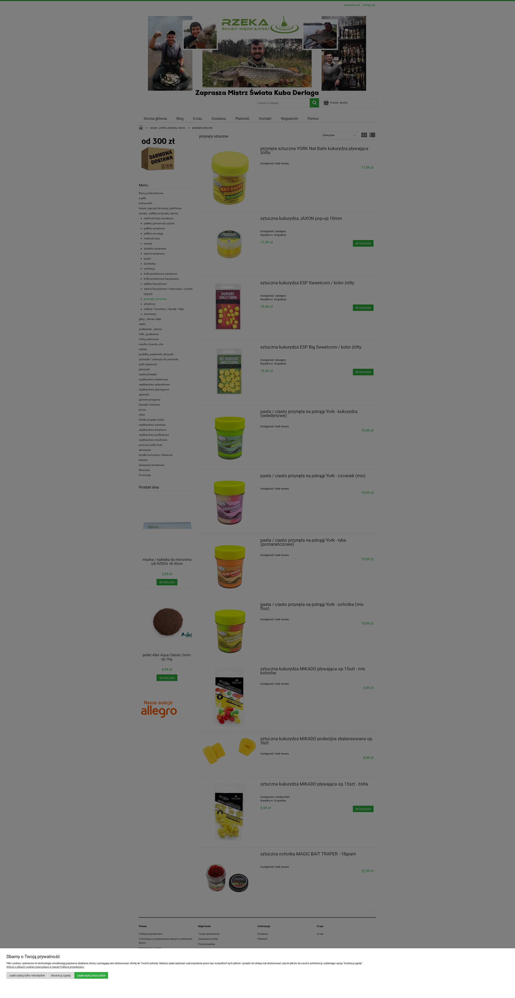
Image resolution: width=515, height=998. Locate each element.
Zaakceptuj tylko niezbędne (27, 975)
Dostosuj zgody (61, 975)
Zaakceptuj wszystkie (91, 975)
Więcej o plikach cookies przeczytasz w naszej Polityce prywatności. (45, 966)
